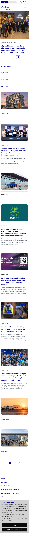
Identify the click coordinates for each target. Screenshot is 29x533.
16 (19, 463)
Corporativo (12, 2)
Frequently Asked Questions (10, 489)
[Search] (21, 2)
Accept (14, 525)
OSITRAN (4, 482)
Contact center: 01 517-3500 (10, 493)
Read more (7, 57)
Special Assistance (7, 486)
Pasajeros (4, 2)
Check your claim (6, 497)
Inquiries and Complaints (9, 475)
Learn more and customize (14, 529)
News (3, 478)
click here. (9, 516)
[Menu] (25, 7)
